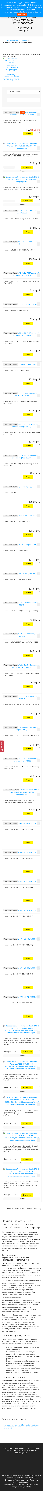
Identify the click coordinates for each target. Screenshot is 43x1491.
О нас (5, 1448)
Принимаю (22, 14)
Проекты (33, 1450)
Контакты (16, 1450)
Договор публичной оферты (17, 1480)
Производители (21, 1453)
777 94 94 (22, 20)
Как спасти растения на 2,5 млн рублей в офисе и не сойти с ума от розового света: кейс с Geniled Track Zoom (21, 1427)
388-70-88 (22, 23)
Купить (22, 171)
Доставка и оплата (16, 1448)
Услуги (25, 1450)
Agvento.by (26, 1487)
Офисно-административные (16, 40)
